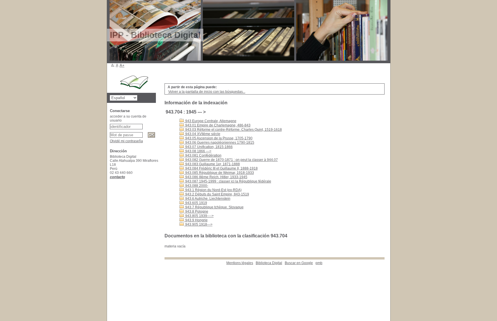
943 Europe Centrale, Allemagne (210, 121)
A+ (122, 65)
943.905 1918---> (198, 224)
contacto (117, 177)
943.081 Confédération (202, 155)
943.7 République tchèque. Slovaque (214, 207)
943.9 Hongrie (196, 220)
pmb (319, 263)
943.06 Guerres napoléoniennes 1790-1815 (219, 143)
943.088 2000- (196, 186)
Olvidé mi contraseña (126, 141)
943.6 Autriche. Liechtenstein (207, 199)
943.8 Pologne (196, 211)
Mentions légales (239, 263)
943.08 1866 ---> (197, 151)
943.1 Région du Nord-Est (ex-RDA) (213, 190)
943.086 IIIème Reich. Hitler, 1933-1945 (215, 177)
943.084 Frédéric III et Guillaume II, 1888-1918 (221, 168)
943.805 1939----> (199, 216)
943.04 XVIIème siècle (202, 134)
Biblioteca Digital (269, 263)
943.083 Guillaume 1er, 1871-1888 (212, 164)
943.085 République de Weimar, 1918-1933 (219, 173)
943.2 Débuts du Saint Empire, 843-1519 (216, 194)
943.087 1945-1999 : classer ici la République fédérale (227, 181)
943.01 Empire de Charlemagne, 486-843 (217, 125)
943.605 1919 (195, 203)
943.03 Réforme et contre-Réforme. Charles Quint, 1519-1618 (233, 130)
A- (112, 65)
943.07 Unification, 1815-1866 (208, 147)
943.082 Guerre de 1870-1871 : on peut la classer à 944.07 (231, 160)
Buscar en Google (299, 263)
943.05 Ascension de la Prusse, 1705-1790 (218, 138)
